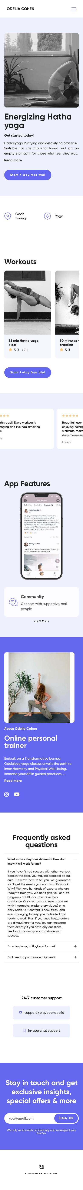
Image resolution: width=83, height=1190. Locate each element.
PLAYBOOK (51, 1173)
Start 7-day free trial (27, 175)
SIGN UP (66, 1118)
